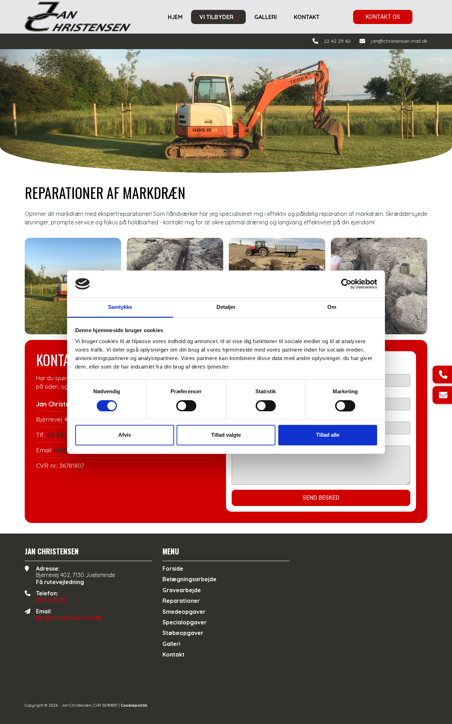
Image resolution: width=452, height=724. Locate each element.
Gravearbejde (181, 590)
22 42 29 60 (337, 41)
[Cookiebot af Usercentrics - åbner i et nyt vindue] (346, 283)
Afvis (124, 435)
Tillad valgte (226, 435)
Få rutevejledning (60, 581)
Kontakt (173, 654)
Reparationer (181, 601)
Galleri (171, 644)
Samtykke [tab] (120, 307)
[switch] (186, 405)
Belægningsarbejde (189, 579)
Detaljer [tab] (226, 307)
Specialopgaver (184, 622)
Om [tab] (331, 307)
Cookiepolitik (134, 705)
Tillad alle (327, 435)
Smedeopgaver (184, 611)
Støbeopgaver (182, 633)
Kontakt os (382, 16)
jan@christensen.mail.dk (399, 41)
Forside (172, 568)
